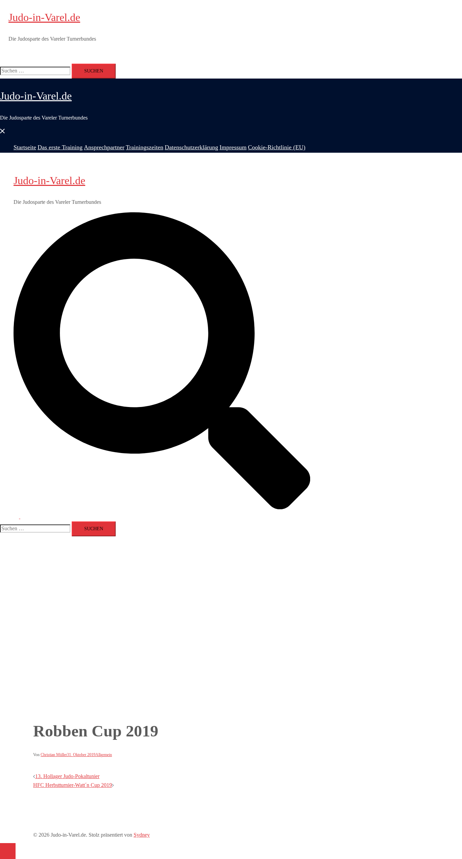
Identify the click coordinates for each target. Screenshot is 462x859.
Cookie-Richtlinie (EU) (251, 53)
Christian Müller (54, 754)
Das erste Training (62, 53)
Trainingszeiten (136, 53)
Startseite (31, 53)
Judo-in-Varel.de (44, 17)
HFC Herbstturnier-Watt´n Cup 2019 (72, 785)
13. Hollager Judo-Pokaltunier (67, 776)
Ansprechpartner (100, 53)
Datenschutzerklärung (177, 53)
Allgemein (103, 754)
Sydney (142, 835)
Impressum (213, 53)
